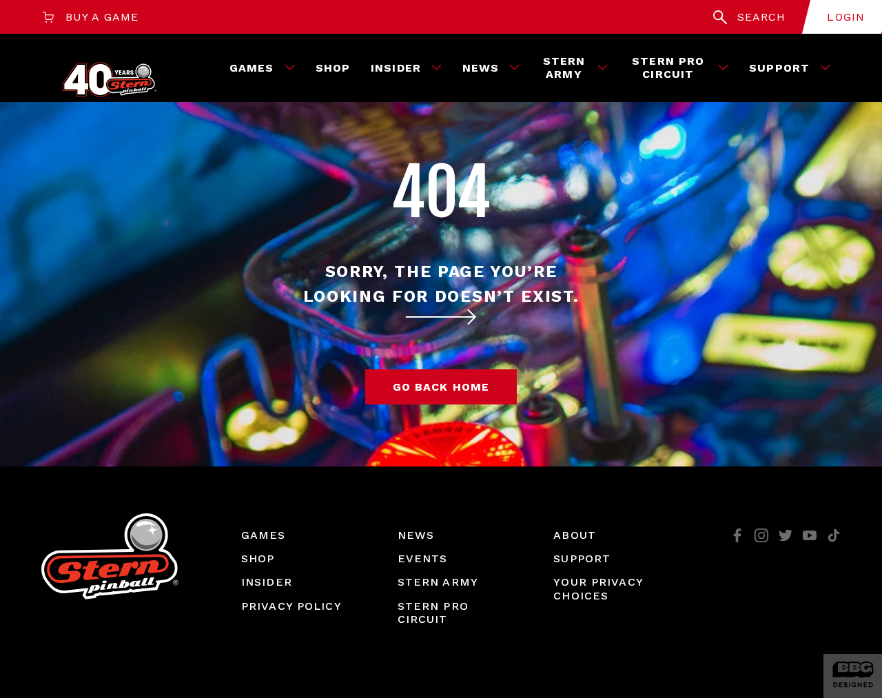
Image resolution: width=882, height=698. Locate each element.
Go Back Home (441, 386)
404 (441, 192)
